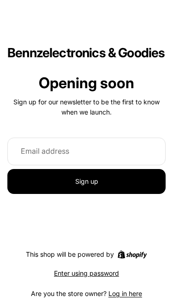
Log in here (125, 293)
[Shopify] (132, 254)
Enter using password (86, 273)
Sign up (86, 181)
